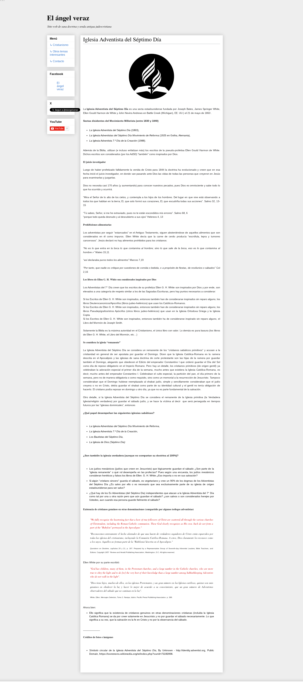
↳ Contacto (57, 61)
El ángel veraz (68, 17)
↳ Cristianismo (59, 44)
